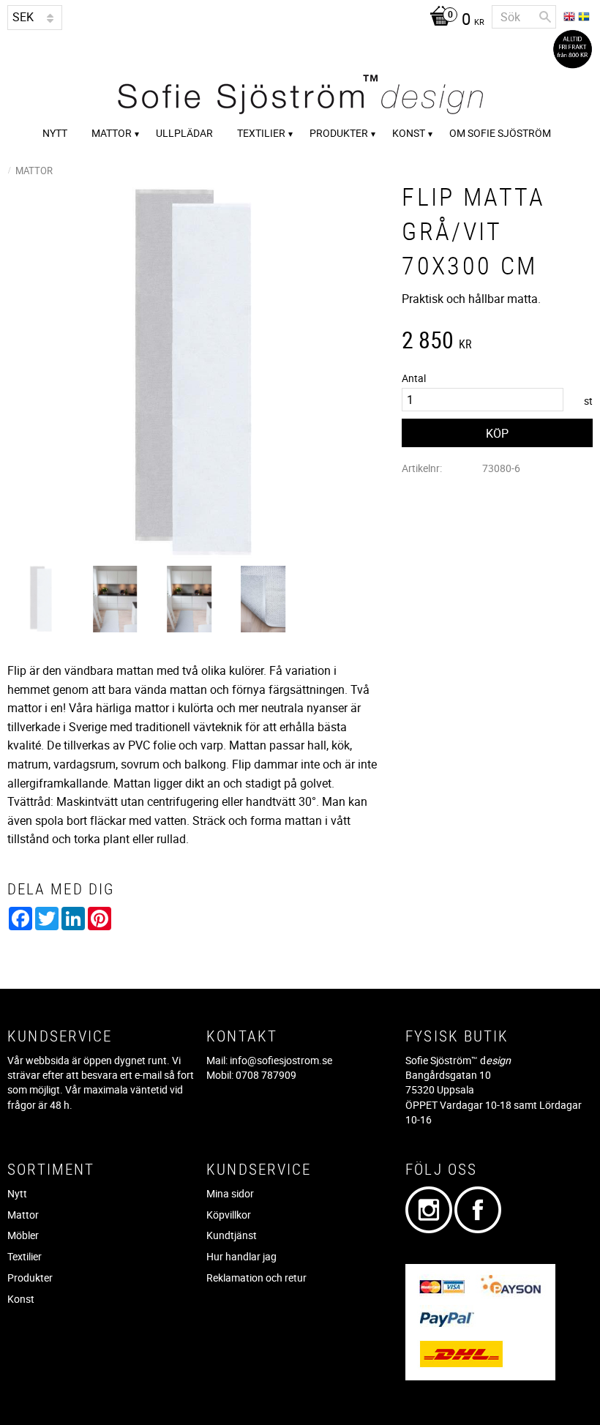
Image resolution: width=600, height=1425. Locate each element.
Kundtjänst (231, 1235)
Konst (20, 1299)
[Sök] (545, 17)
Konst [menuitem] (408, 133)
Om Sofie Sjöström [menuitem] (500, 133)
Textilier (24, 1256)
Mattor (23, 1215)
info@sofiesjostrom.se (281, 1060)
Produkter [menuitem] (339, 133)
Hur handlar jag (241, 1256)
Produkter (30, 1277)
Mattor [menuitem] (111, 133)
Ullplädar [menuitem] (184, 133)
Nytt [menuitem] (54, 133)
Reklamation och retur (256, 1277)
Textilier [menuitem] (261, 133)
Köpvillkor (228, 1215)
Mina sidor (230, 1193)
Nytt (17, 1193)
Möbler (23, 1235)
